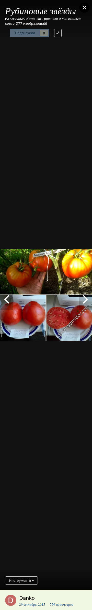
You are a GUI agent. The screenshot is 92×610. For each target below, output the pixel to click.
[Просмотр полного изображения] (58, 33)
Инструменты (20, 580)
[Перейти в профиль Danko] (10, 600)
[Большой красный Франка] (6, 298)
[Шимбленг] (85, 298)
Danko (27, 598)
